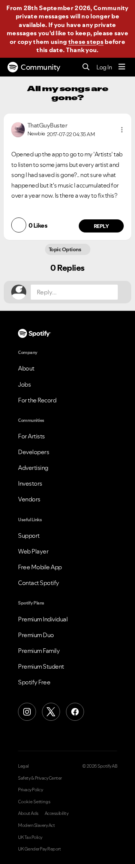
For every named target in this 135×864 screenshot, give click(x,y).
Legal (23, 766)
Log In (104, 67)
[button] (122, 129)
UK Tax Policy (30, 837)
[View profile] (18, 129)
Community (40, 67)
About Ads (28, 813)
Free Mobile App (40, 567)
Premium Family (39, 650)
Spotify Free (34, 682)
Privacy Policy (30, 790)
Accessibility (57, 813)
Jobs (24, 384)
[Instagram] (27, 712)
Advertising (33, 468)
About (26, 368)
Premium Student (41, 666)
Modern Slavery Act (36, 825)
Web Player (33, 551)
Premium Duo (36, 635)
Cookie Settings (34, 802)
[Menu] (122, 67)
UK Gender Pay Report (39, 849)
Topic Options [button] (65, 249)
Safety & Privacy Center (40, 778)
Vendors (29, 499)
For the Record (37, 400)
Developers (33, 452)
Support (29, 535)
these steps (86, 42)
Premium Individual (43, 619)
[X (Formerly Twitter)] (51, 712)
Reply (101, 226)
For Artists (31, 436)
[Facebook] (75, 712)
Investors (30, 483)
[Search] (86, 67)
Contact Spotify (38, 583)
